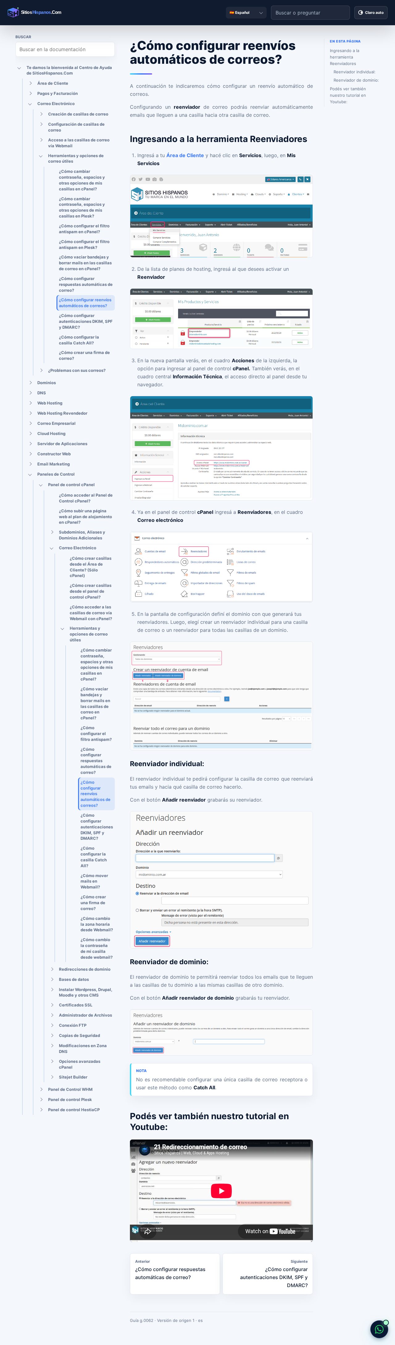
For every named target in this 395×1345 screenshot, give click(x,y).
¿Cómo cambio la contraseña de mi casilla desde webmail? (97, 948)
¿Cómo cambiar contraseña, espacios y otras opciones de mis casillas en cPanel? (82, 180)
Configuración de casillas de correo (76, 127)
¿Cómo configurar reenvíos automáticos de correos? (85, 302)
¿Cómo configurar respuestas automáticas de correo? (86, 284)
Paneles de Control (56, 474)
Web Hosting (49, 402)
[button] (221, 216)
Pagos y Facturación (57, 93)
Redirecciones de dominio (84, 969)
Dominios (46, 382)
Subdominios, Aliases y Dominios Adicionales (82, 535)
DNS (41, 392)
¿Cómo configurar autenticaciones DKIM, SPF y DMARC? (86, 321)
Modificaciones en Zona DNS (83, 1048)
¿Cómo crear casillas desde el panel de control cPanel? (90, 591)
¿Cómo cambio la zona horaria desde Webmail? (97, 924)
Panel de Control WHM (70, 1089)
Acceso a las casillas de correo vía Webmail (79, 142)
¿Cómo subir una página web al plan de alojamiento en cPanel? (85, 516)
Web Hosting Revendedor (62, 413)
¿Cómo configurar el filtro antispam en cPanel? (84, 228)
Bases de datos (74, 979)
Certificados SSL (75, 1004)
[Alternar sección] (19, 68)
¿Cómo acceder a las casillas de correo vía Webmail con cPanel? (91, 612)
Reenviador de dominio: (356, 80)
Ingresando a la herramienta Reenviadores (344, 57)
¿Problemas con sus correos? (77, 370)
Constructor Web (54, 453)
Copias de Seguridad (79, 1035)
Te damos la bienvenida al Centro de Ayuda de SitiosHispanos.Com (69, 70)
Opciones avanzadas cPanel (79, 1064)
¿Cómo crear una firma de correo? (84, 355)
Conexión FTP (72, 1025)
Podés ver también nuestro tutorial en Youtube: (348, 95)
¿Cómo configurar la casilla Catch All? (79, 340)
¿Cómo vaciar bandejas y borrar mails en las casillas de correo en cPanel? (85, 262)
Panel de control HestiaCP (74, 1109)
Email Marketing (53, 463)
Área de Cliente (52, 83)
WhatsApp (379, 1329)
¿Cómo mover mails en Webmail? (94, 881)
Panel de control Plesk (70, 1099)
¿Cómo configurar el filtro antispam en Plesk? (84, 244)
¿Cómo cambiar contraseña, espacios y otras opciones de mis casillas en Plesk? (82, 207)
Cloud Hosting (51, 433)
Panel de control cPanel (71, 484)
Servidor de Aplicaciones (62, 443)
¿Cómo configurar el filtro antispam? (96, 733)
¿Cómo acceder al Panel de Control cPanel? (86, 498)
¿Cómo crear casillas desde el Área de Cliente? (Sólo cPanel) (90, 567)
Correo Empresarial (56, 423)
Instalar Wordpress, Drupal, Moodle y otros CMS (85, 992)
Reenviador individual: (355, 71)
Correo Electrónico (56, 103)
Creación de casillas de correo (78, 114)
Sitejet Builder (73, 1077)
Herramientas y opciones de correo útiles (76, 158)
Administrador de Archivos (85, 1015)
